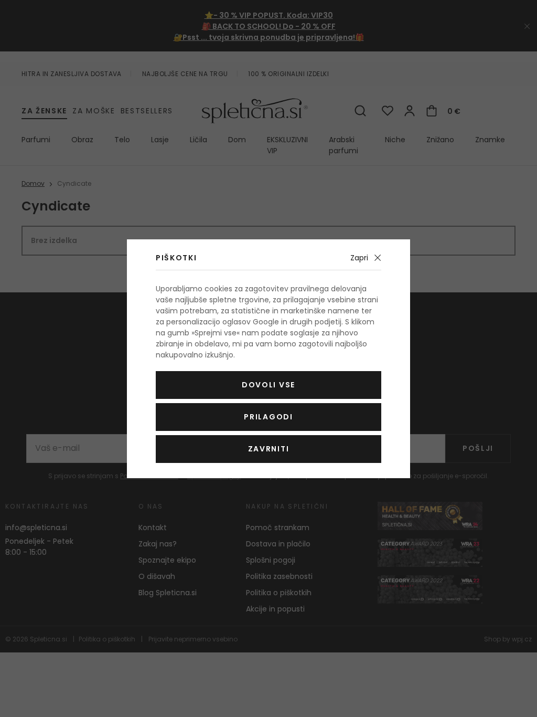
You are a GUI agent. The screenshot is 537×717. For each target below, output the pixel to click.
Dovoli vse (268, 384)
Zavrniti (268, 449)
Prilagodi (268, 417)
